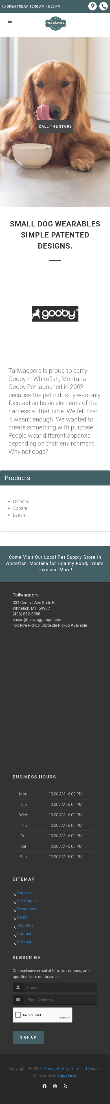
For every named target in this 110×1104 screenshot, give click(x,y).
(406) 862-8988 (26, 614)
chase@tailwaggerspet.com (38, 619)
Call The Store (55, 126)
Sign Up (28, 1037)
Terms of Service (86, 1068)
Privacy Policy (56, 1068)
